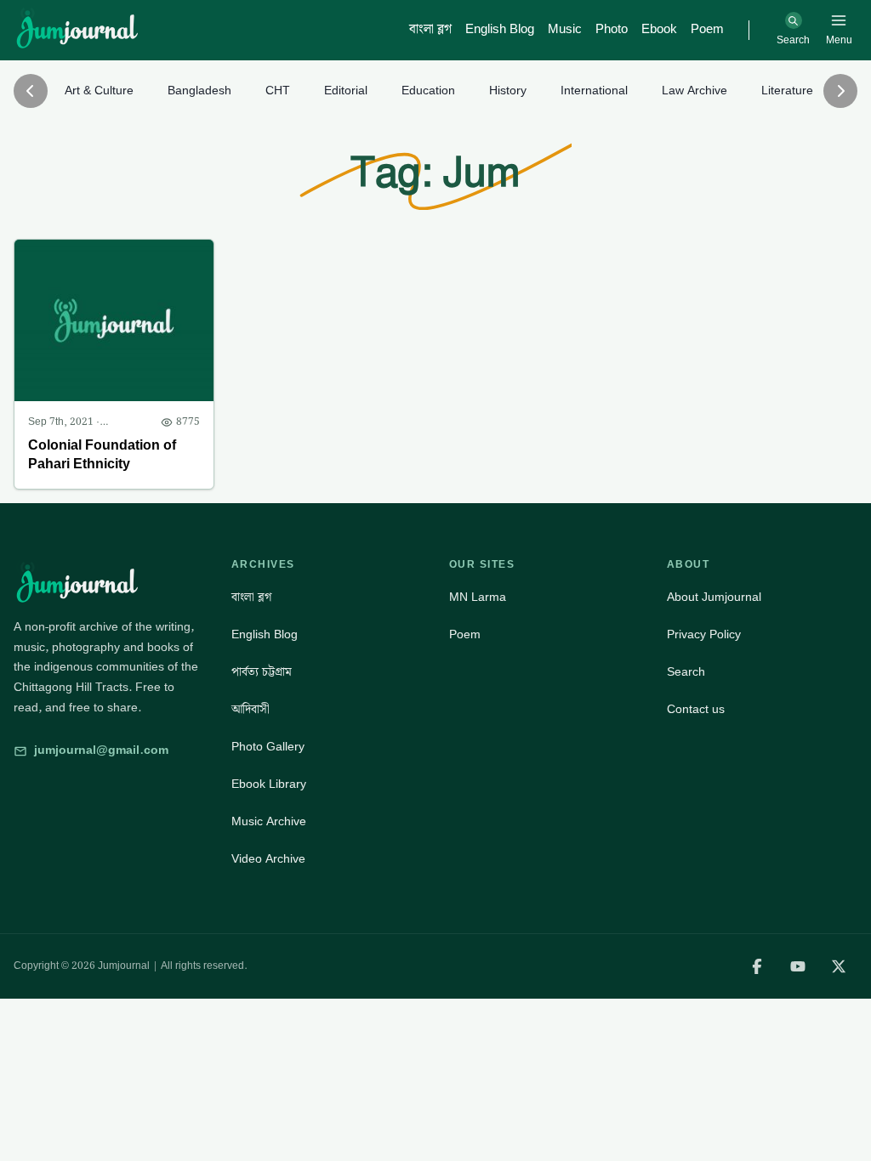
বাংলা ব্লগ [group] (251, 597)
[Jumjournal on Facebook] (757, 966)
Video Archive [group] (268, 859)
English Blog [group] (264, 635)
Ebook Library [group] (268, 784)
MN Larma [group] (477, 597)
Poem (707, 30)
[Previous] (31, 91)
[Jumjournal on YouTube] (798, 966)
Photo (611, 30)
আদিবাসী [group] (250, 709)
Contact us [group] (696, 709)
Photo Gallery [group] (268, 747)
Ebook (659, 30)
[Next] (840, 91)
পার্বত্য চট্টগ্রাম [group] (261, 672)
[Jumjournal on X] (838, 966)
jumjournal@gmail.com (101, 750)
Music (565, 30)
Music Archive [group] (268, 822)
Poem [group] (465, 635)
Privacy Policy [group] (704, 635)
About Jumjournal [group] (714, 597)
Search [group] (686, 672)
